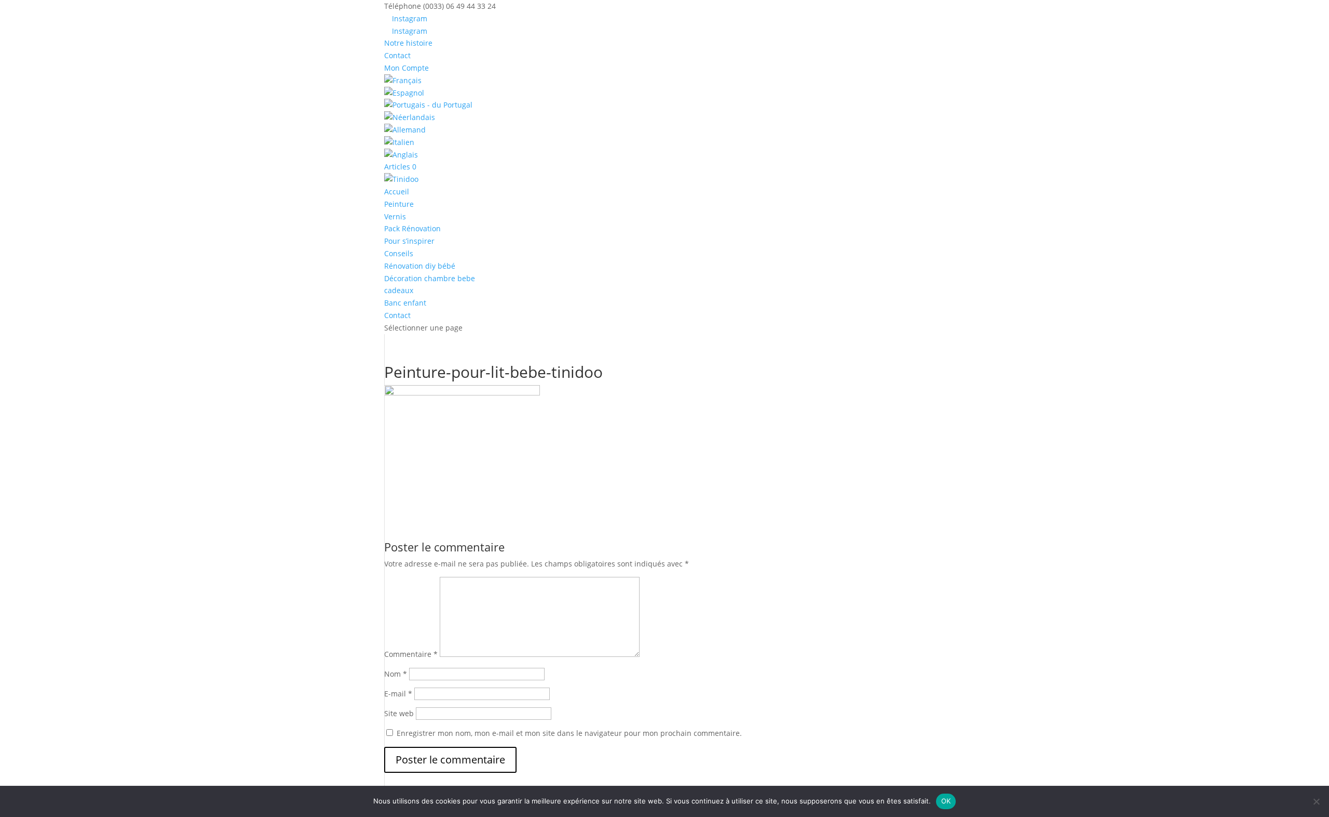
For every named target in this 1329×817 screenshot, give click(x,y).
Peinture (399, 204)
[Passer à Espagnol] (664, 93)
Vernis (395, 216)
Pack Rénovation (412, 228)
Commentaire (411, 654)
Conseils (398, 253)
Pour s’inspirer (409, 241)
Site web (399, 713)
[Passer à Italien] (664, 142)
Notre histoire (408, 43)
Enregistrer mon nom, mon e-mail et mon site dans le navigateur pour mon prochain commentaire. (569, 733)
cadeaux (398, 290)
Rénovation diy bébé (419, 266)
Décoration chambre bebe (429, 278)
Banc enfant (405, 303)
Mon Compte (406, 68)
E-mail (398, 694)
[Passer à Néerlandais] (664, 117)
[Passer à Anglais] (664, 155)
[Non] (1316, 801)
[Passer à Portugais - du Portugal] (664, 105)
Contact (397, 55)
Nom (395, 674)
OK (946, 801)
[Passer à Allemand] (664, 130)
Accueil (396, 191)
